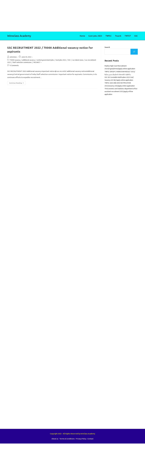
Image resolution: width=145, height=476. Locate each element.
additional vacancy (28, 60)
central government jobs (45, 60)
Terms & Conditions (67, 439)
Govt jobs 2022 (61, 60)
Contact (90, 439)
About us (55, 439)
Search (107, 47)
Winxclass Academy (19, 35)
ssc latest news (77, 60)
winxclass (13, 57)
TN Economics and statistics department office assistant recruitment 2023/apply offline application (121, 91)
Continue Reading (17, 83)
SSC (69, 60)
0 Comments (14, 65)
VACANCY (36, 62)
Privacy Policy (81, 439)
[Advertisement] (68, 16)
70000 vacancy (15, 60)
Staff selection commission (22, 62)
